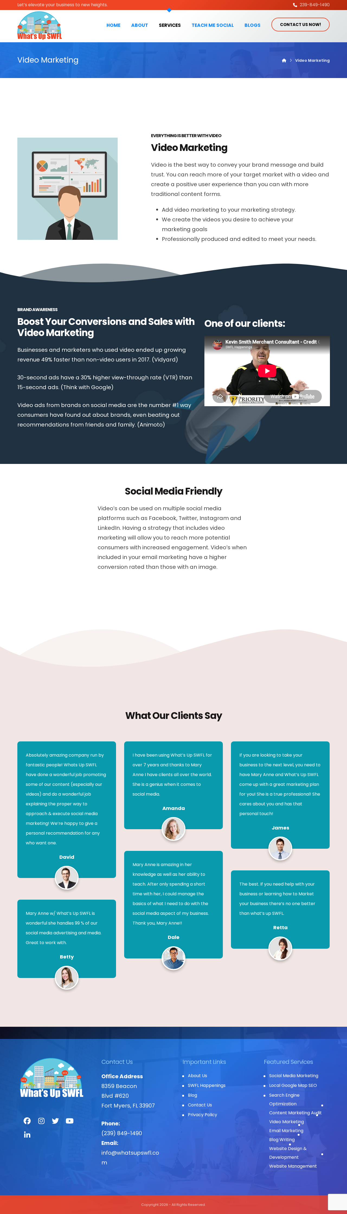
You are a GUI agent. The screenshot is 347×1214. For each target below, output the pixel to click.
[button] (27, 1121)
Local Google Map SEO (293, 1085)
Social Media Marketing (293, 1076)
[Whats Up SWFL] (39, 25)
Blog (192, 1095)
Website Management (293, 1166)
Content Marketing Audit (295, 1113)
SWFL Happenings (207, 1085)
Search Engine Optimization (284, 1099)
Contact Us (200, 1105)
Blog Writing (282, 1139)
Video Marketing (286, 1122)
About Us (197, 1076)
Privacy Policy (202, 1115)
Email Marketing (286, 1131)
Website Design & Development (288, 1152)
